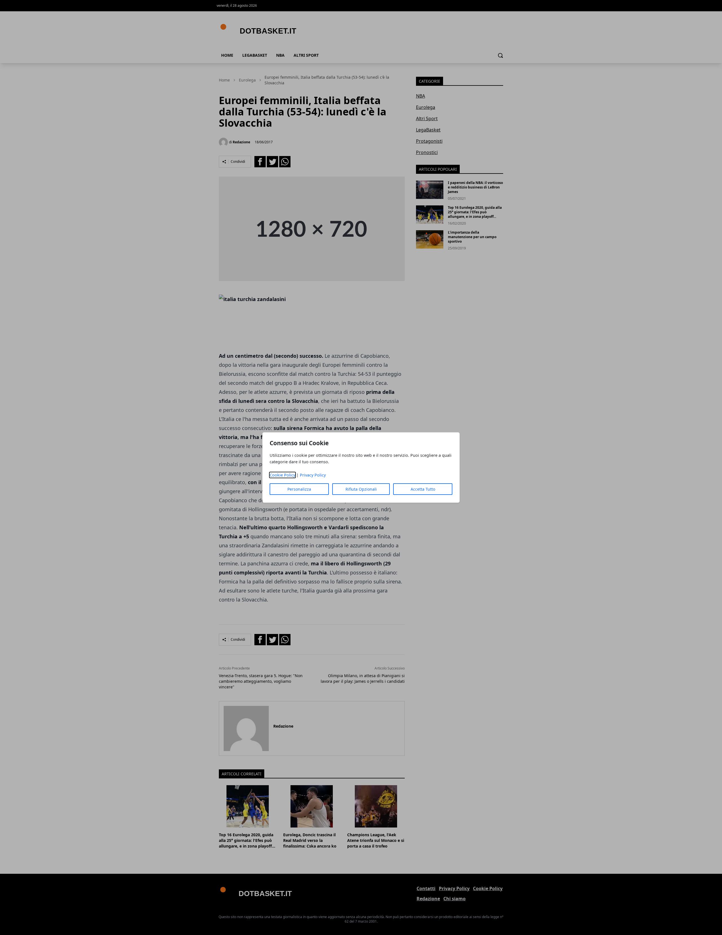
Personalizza (299, 489)
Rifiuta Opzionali (361, 489)
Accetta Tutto (423, 489)
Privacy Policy (313, 475)
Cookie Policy (282, 475)
